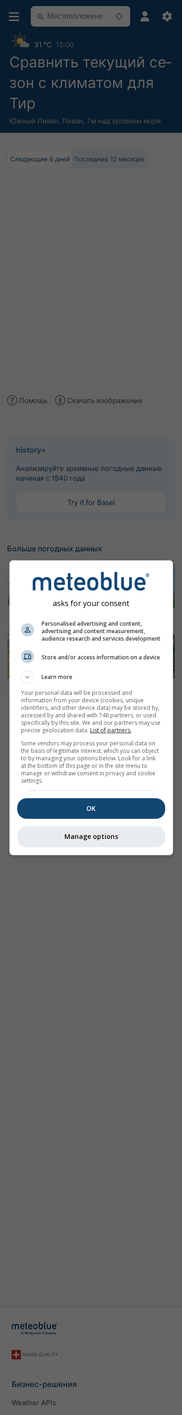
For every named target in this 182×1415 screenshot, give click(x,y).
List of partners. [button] (111, 730)
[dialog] (91, 707)
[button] (91, 677)
